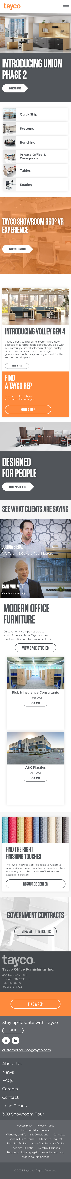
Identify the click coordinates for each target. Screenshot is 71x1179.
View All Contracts (36, 932)
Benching (28, 142)
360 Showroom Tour (23, 1114)
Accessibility (24, 1125)
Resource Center (35, 884)
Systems (27, 128)
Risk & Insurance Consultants (35, 692)
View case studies (35, 648)
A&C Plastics (35, 767)
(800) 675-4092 (12, 986)
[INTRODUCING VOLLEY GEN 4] (35, 306)
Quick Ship (28, 114)
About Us (12, 1063)
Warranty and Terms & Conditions (27, 1134)
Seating (26, 184)
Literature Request (50, 1139)
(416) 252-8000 (11, 982)
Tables (25, 170)
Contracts (59, 1134)
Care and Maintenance (35, 1130)
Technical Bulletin (22, 1148)
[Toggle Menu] (66, 6)
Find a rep (28, 410)
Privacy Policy (45, 1125)
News (8, 1072)
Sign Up (13, 1030)
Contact (10, 1097)
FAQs (7, 1080)
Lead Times (14, 1105)
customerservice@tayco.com (26, 1050)
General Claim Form (21, 1139)
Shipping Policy (17, 1143)
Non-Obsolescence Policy (48, 1143)
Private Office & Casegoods (33, 156)
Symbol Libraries (49, 1148)
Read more (17, 366)
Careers (10, 1088)
